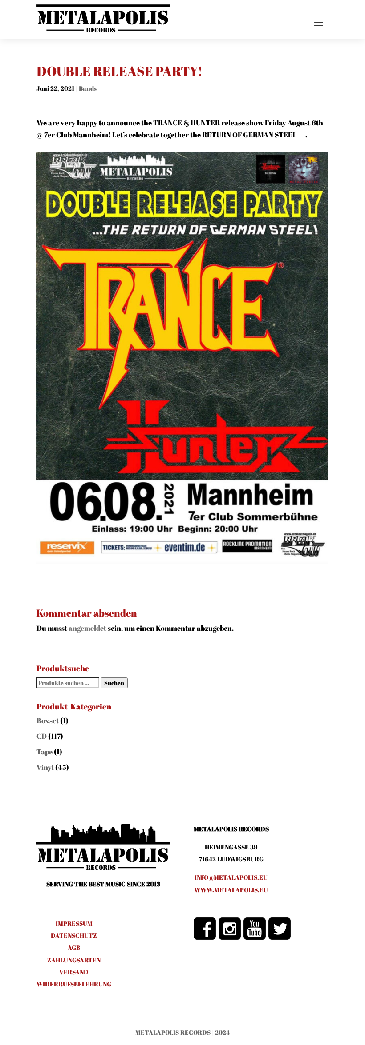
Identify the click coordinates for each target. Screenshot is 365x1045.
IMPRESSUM (74, 923)
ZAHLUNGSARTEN (74, 960)
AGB (74, 947)
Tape (44, 752)
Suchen (114, 683)
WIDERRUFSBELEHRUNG (73, 984)
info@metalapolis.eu (231, 877)
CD (41, 736)
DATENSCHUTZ (74, 935)
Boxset (47, 720)
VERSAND (74, 972)
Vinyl (45, 767)
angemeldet (87, 628)
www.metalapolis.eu (231, 889)
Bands (88, 88)
